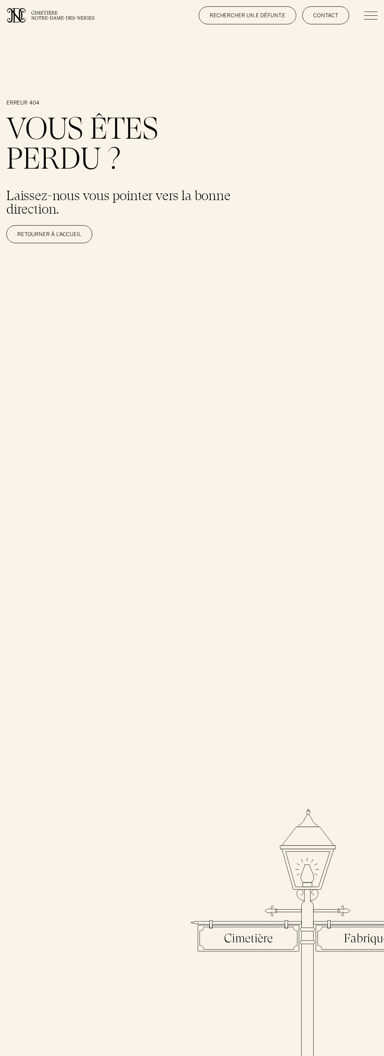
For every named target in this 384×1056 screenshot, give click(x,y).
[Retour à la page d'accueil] (50, 15)
